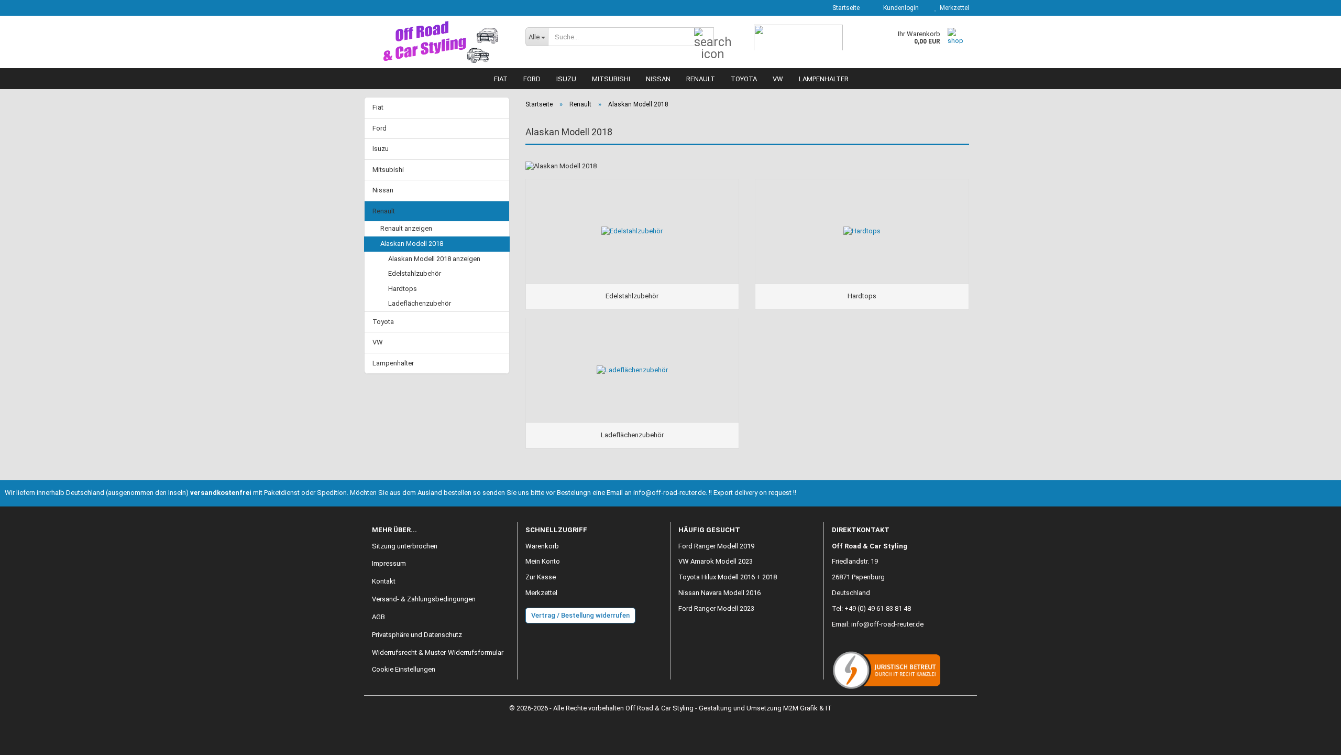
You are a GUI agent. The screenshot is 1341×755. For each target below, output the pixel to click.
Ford (532, 79)
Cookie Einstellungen (403, 669)
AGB (378, 617)
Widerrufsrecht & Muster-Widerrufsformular (437, 652)
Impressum (389, 563)
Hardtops (402, 289)
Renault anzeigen (406, 228)
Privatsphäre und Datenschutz (417, 635)
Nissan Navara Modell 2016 (719, 593)
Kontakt (383, 581)
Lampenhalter (824, 79)
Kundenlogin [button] (899, 8)
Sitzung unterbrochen (404, 546)
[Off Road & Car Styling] (441, 42)
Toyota (744, 79)
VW (778, 79)
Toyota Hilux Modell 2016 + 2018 (727, 577)
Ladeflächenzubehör (419, 303)
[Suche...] (704, 37)
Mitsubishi (611, 79)
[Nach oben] (1312, 739)
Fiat (501, 79)
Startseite (845, 8)
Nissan (658, 79)
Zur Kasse (540, 577)
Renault (700, 79)
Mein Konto (542, 561)
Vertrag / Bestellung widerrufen (580, 615)
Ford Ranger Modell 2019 (716, 546)
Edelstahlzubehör (414, 273)
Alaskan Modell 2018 (411, 243)
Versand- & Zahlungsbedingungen (424, 599)
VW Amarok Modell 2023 (715, 561)
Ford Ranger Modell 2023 (716, 608)
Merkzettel (953, 8)
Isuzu (566, 79)
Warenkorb (542, 546)
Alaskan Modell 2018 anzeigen (434, 259)
